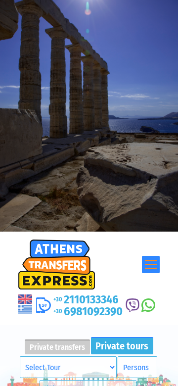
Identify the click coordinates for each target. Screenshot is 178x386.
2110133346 (86, 299)
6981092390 (88, 311)
